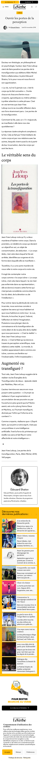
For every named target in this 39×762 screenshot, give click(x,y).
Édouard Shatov (15, 27)
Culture (20, 13)
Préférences (31, 752)
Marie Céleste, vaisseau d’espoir (26, 536)
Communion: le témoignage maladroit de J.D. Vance (26, 599)
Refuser (18, 752)
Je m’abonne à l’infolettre (18, 708)
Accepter (7, 752)
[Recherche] (36, 6)
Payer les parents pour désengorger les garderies (25, 552)
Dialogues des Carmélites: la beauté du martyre (26, 661)
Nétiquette (26, 758)
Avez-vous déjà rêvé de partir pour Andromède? (26, 645)
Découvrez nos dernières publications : (15, 513)
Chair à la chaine (23, 582)
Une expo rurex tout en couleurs (26, 630)
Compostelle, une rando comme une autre (26, 569)
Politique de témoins (15, 758)
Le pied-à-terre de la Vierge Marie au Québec (26, 615)
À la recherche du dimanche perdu (23, 522)
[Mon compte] (32, 6)
